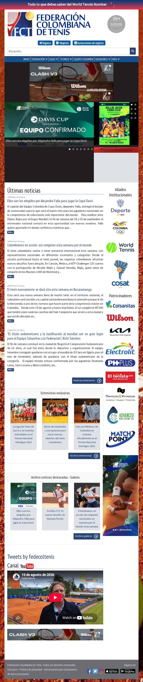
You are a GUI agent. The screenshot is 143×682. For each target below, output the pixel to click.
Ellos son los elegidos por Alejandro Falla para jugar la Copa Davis (50, 200)
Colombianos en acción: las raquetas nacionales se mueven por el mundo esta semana (87, 518)
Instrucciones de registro (90, 43)
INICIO (26, 59)
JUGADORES (101, 59)
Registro (64, 43)
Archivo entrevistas (81, 455)
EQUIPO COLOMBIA (83, 59)
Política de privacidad (31, 669)
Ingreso (46, 43)
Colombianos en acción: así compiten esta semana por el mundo (49, 245)
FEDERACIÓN (38, 59)
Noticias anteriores (85, 380)
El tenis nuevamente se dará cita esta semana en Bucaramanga (49, 289)
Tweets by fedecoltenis (30, 556)
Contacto (12, 669)
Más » (10, 232)
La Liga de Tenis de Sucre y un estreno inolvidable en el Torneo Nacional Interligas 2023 (23, 434)
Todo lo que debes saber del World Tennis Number (67, 4)
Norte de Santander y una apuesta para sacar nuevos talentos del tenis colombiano (55, 434)
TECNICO (64, 59)
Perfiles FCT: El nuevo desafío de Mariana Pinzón (55, 514)
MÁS (114, 59)
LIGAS (52, 59)
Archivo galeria (83, 536)
